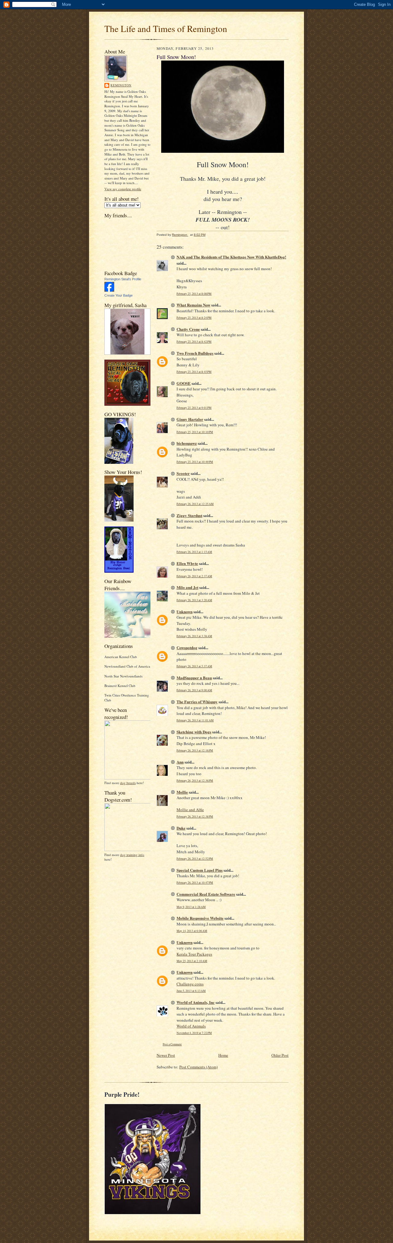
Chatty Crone (188, 329)
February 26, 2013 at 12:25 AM (195, 504)
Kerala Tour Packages (194, 954)
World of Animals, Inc (196, 1002)
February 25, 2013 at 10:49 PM (195, 462)
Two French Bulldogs (195, 353)
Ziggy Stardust (189, 515)
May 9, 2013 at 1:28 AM (191, 907)
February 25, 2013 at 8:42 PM (194, 342)
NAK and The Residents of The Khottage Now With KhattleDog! (231, 257)
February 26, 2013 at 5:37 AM (194, 666)
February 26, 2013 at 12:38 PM (195, 817)
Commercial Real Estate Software (206, 894)
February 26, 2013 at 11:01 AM (195, 720)
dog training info (132, 854)
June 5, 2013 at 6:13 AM (191, 991)
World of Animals (191, 1026)
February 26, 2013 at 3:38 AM (194, 636)
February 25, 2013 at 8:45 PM (194, 372)
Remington (121, 85)
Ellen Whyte (187, 563)
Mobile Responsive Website (200, 918)
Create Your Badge (118, 295)
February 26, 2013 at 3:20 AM (194, 600)
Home (223, 1055)
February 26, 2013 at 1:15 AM (194, 552)
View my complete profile (122, 189)
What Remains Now (193, 305)
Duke (181, 828)
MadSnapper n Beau (194, 678)
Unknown (185, 611)
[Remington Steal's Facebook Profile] (109, 290)
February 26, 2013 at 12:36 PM (195, 781)
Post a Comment (172, 1044)
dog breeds (128, 782)
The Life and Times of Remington (165, 28)
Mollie (182, 792)
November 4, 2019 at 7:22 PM (194, 1033)
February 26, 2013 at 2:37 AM (194, 576)
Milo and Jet (187, 587)
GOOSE (184, 383)
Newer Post (166, 1055)
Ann (180, 762)
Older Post (280, 1055)
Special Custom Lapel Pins (200, 870)
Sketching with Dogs (194, 732)
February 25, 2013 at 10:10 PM (195, 432)
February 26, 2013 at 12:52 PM (195, 859)
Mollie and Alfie (190, 809)
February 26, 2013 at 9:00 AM (194, 690)
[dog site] (129, 778)
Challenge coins (190, 984)
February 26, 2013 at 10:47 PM (195, 883)
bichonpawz (187, 443)
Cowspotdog (187, 647)
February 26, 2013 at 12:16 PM (195, 750)
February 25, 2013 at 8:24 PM (194, 318)
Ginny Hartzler (190, 419)
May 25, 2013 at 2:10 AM (192, 961)
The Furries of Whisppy (197, 701)
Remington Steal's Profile (122, 279)
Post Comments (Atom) (198, 1067)
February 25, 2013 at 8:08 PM (194, 294)
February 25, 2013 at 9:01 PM (194, 408)
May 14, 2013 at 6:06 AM (192, 931)
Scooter (183, 473)
